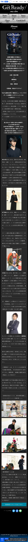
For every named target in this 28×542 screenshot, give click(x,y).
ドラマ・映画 (15, 1)
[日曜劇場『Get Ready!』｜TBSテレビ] (14, 8)
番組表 (6, 1)
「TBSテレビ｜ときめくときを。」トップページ (2, 1)
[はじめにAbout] (14, 16)
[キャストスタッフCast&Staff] (21, 21)
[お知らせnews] (4, 16)
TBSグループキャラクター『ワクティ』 (10, 1)
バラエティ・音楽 (22, 1)
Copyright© (3, 534)
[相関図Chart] (7, 21)
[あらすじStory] (23, 16)
